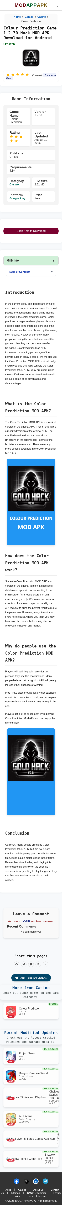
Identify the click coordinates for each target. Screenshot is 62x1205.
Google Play (17, 198)
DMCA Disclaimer (36, 1192)
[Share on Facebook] (16, 964)
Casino (41, 16)
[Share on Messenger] (31, 964)
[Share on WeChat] (38, 964)
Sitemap (15, 1192)
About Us (38, 1189)
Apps (8, 1189)
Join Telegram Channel (33, 977)
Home (17, 16)
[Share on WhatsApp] (45, 964)
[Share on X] (24, 964)
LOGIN (26, 921)
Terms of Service (36, 1196)
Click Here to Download (31, 230)
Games (29, 16)
